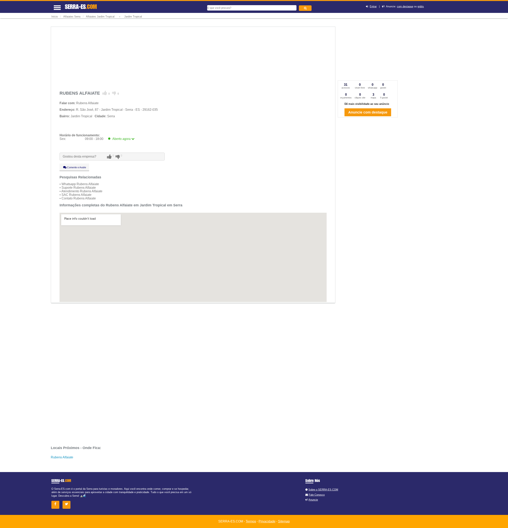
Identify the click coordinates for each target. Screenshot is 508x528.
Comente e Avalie (76, 167)
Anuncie (313, 499)
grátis (421, 6)
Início (54, 16)
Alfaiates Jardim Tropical (100, 16)
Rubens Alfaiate (62, 457)
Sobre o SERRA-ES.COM (323, 489)
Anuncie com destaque (367, 112)
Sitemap (284, 521)
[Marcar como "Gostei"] (104, 93)
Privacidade (267, 521)
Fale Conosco (317, 494)
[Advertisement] (179, 57)
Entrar (373, 6)
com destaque (405, 6)
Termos (251, 521)
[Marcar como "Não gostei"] (114, 93)
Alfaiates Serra (71, 16)
